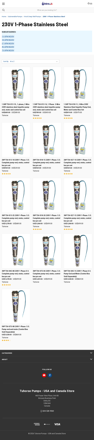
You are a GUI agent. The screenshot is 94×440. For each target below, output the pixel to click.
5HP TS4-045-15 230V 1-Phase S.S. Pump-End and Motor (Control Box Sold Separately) (77, 274)
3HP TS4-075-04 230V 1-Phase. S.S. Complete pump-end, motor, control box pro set (47, 274)
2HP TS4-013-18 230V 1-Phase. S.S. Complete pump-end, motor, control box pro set (16, 162)
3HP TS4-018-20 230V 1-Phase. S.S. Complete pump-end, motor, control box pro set (47, 218)
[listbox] (34, 61)
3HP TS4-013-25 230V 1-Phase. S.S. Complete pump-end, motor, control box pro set (16, 218)
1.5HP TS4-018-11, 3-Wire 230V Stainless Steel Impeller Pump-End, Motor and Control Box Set (77, 107)
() (91, 4)
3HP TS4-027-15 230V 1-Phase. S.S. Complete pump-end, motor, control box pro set (78, 218)
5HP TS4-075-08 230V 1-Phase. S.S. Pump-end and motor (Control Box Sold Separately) (16, 329)
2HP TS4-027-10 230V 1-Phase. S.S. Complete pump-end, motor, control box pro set (78, 162)
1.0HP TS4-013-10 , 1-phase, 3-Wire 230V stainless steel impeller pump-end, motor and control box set (16, 107)
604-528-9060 (48, 411)
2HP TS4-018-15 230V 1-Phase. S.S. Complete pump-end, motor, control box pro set (47, 162)
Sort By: (6, 61)
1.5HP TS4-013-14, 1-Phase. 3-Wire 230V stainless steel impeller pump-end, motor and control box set (47, 107)
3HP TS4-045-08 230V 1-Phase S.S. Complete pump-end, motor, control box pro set (15, 274)
